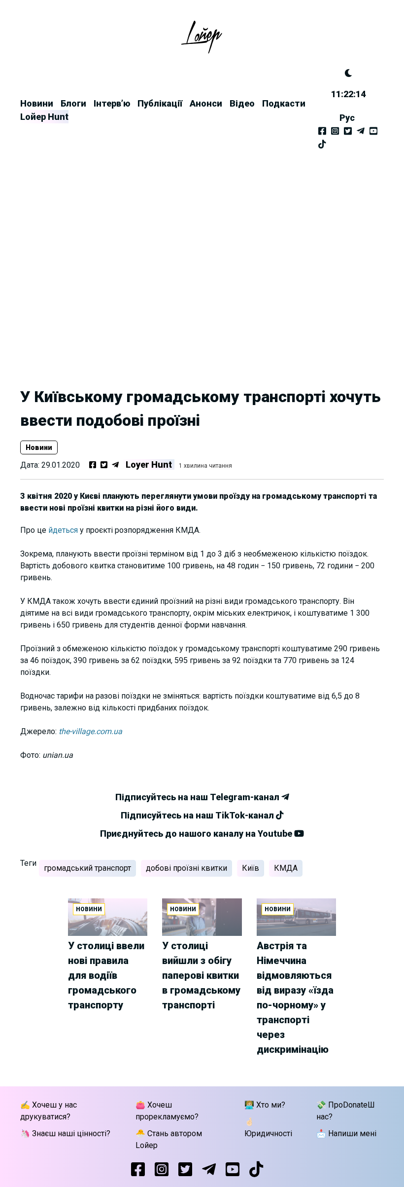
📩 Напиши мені (346, 1133)
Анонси (206, 103)
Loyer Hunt (149, 464)
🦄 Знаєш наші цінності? (65, 1133)
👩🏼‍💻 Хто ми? (264, 1105)
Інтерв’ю (112, 103)
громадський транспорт (87, 868)
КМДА (286, 868)
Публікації (159, 103)
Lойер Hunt (44, 116)
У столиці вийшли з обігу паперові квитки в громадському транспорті (201, 975)
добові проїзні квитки (186, 868)
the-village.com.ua (90, 731)
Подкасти (283, 103)
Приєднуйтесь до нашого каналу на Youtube (197, 833)
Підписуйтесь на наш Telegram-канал (198, 797)
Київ (250, 868)
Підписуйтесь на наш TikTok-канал (198, 815)
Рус (347, 117)
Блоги (73, 103)
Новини (36, 103)
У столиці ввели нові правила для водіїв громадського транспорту (106, 975)
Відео (242, 103)
